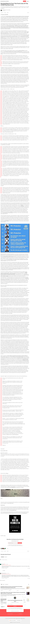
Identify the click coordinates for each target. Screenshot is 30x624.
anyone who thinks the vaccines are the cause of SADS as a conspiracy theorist (15, 35)
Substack (11, 622)
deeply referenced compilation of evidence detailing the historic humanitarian (17, 16)
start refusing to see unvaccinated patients (17, 356)
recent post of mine (21, 50)
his (11, 38)
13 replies (4, 570)
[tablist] (4, 557)
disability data (26, 25)
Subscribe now (3, 505)
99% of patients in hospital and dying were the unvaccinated (14, 273)
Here (28, 37)
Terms (19, 618)
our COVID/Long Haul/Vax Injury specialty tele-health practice (13, 51)
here (1, 38)
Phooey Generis (4, 573)
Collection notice (22, 618)
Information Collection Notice (14, 608)
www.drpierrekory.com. (12, 510)
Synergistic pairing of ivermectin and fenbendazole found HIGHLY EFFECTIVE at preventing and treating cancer (11, 587)
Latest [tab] (3, 584)
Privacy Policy (20, 608)
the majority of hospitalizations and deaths (14, 268)
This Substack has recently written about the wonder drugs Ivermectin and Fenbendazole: (13, 588)
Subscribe (24, 1)
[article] (15, 588)
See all (2, 606)
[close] (22, 597)
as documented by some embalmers (8, 212)
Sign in (28, 1)
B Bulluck (3, 564)
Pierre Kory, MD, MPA (4, 14)
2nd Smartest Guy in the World (8, 589)
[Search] (28, 584)
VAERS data (16, 25)
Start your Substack (13, 620)
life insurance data (21, 25)
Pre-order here (24, 513)
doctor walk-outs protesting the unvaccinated (14, 355)
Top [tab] (1, 584)
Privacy (17, 618)
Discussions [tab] (6, 584)
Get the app (18, 620)
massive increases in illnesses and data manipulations (21, 27)
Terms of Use (18, 544)
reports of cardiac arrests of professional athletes (8, 26)
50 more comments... (2, 580)
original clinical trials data (10, 25)
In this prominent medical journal (8, 256)
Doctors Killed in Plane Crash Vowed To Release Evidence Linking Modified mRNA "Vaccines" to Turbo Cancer (13, 593)
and (5, 38)
